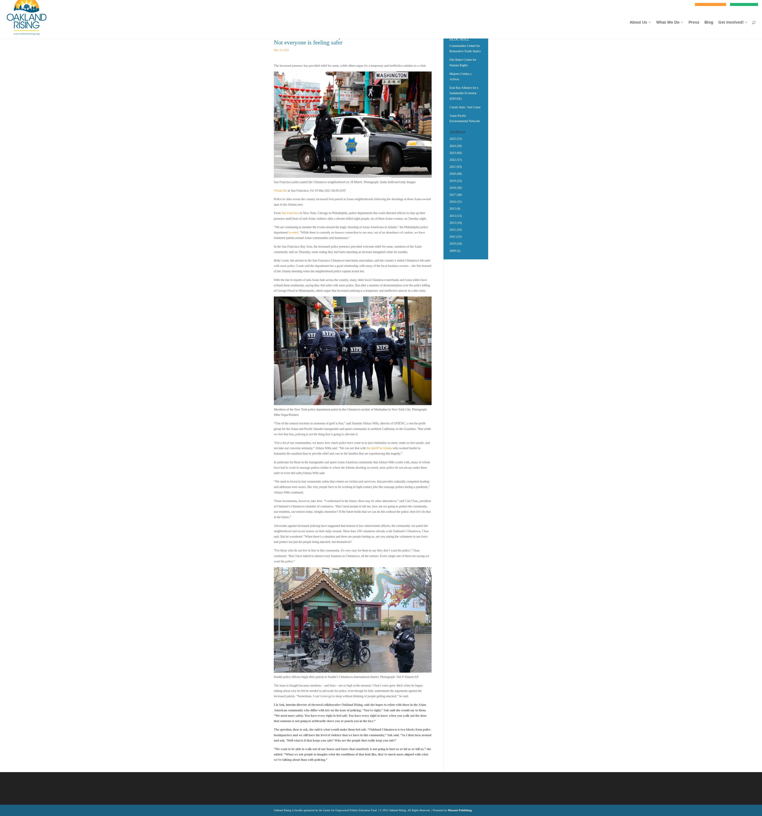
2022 (452, 159)
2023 (452, 153)
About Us (638, 22)
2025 (452, 138)
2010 (452, 243)
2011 (452, 236)
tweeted (293, 232)
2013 (452, 222)
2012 (452, 229)
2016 (452, 201)
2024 (452, 146)
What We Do (667, 22)
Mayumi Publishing (460, 810)
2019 (452, 181)
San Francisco (290, 213)
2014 (452, 215)
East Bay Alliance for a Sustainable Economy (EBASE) (463, 93)
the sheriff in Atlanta (379, 448)
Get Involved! (731, 22)
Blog (708, 22)
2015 (452, 208)
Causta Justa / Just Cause (465, 107)
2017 (452, 194)
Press (694, 22)
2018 (452, 187)
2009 (452, 250)
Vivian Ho (280, 190)
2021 (452, 166)
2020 (452, 173)
